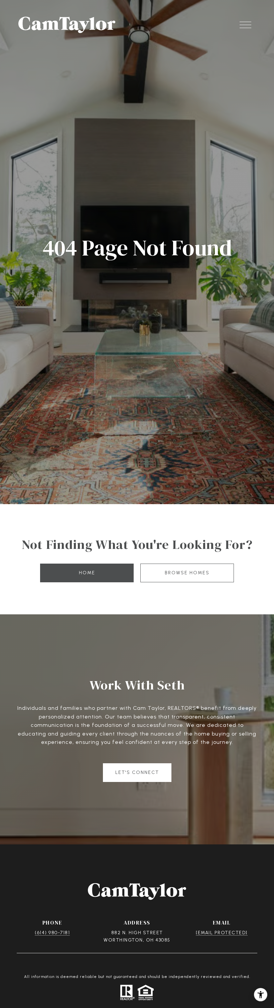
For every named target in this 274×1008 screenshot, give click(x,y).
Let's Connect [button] (137, 772)
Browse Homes (187, 573)
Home (87, 573)
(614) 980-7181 (52, 933)
